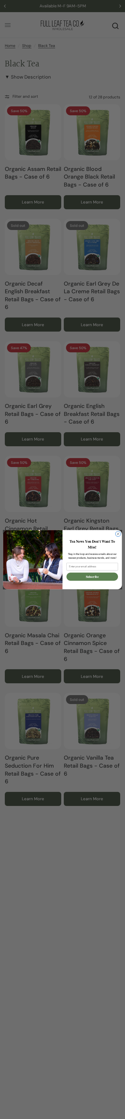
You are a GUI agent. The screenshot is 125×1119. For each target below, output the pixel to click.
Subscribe (92, 576)
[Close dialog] (118, 534)
